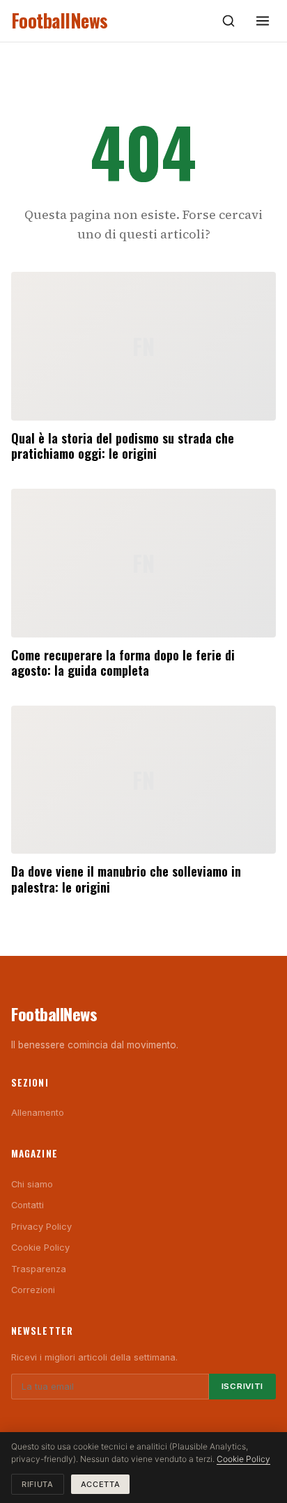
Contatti (27, 1205)
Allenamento (37, 1112)
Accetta (101, 1484)
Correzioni (33, 1290)
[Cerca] (228, 20)
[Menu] (262, 21)
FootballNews (59, 20)
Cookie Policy (40, 1247)
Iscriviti (242, 1386)
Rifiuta (38, 1484)
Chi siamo (32, 1184)
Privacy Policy (41, 1226)
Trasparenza (38, 1269)
